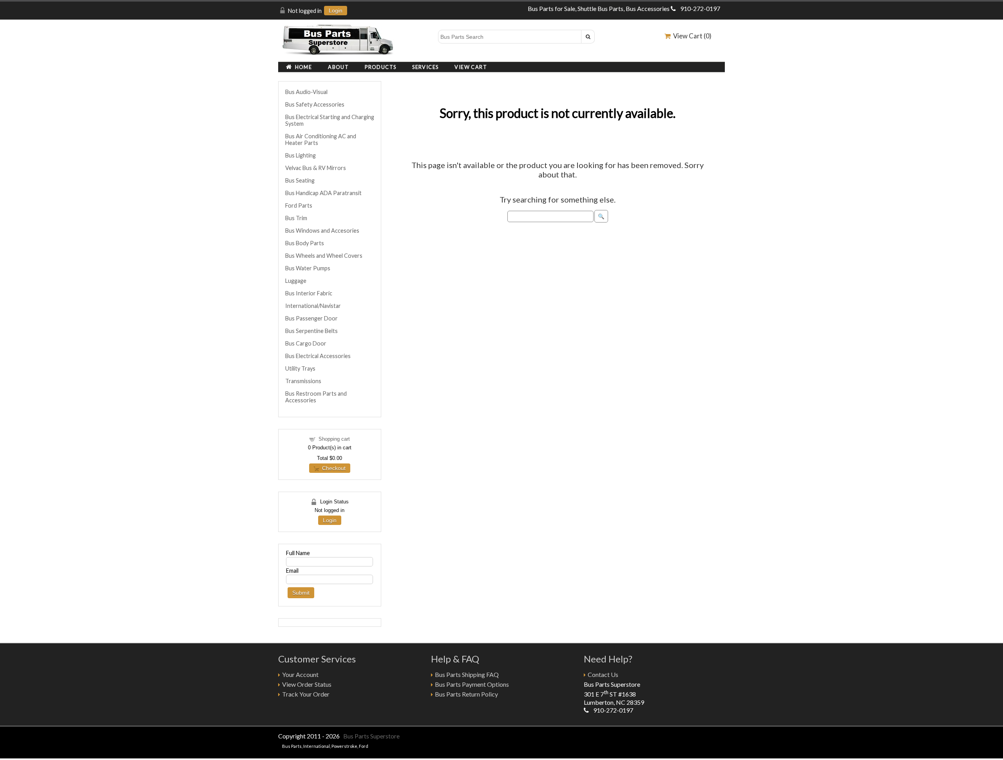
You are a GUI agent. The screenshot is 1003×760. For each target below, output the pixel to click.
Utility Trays (300, 368)
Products (380, 67)
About (338, 67)
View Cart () (691, 36)
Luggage (295, 280)
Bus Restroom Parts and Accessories (316, 397)
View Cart (470, 67)
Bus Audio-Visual (306, 92)
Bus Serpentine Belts (311, 331)
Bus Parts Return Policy (466, 694)
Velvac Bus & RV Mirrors (315, 168)
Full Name (298, 553)
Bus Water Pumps (307, 268)
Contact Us (603, 674)
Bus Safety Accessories (314, 104)
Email (292, 570)
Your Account (300, 674)
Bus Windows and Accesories (322, 230)
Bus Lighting (300, 155)
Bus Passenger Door (311, 318)
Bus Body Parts (304, 243)
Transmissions (303, 381)
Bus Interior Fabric (308, 293)
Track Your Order (306, 694)
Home (302, 67)
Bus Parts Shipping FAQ (467, 674)
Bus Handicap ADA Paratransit (323, 193)
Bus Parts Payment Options (472, 684)
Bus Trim (296, 218)
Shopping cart (334, 439)
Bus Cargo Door (305, 343)
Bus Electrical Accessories (318, 356)
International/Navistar (313, 305)
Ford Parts (298, 205)
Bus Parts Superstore (371, 736)
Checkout (332, 468)
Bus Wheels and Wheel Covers (323, 255)
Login (335, 10)
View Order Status (306, 684)
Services (425, 67)
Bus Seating (300, 180)
